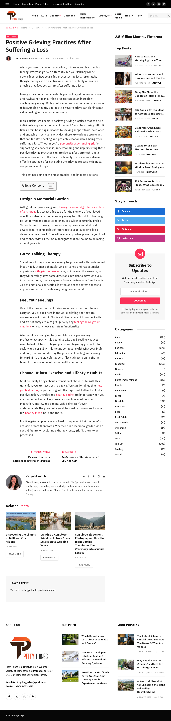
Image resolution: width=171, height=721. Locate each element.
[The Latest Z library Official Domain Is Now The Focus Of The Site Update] (126, 639)
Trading (119, 449)
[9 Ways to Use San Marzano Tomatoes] (123, 150)
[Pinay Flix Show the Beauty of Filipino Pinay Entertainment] (123, 96)
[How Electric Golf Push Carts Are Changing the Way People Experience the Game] (70, 676)
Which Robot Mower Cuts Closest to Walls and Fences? (94, 640)
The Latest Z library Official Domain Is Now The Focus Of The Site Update (150, 641)
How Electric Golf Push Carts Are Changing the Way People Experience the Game (95, 678)
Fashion (119, 358)
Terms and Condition (61, 4)
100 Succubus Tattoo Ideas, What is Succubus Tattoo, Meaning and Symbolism (149, 183)
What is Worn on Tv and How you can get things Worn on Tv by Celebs (149, 76)
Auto (44, 15)
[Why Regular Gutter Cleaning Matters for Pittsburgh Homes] (126, 664)
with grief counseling (47, 271)
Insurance (120, 390)
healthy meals (33, 413)
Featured (156, 101)
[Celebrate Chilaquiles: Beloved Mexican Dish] (123, 132)
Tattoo (157, 65)
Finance (119, 369)
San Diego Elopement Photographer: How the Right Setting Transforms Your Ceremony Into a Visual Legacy (90, 543)
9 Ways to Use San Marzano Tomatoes (146, 147)
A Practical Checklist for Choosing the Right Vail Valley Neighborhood (151, 687)
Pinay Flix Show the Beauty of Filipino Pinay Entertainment (149, 94)
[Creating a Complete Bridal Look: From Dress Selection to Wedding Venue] (55, 521)
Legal (118, 396)
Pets (117, 412)
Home (17, 4)
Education (120, 353)
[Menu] (7, 4)
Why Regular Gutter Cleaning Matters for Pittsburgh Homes (149, 664)
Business (69, 15)
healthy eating (65, 394)
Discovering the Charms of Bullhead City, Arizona (21, 538)
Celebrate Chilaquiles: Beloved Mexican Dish (148, 129)
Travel (118, 454)
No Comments (61, 58)
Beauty (54, 15)
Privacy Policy (42, 4)
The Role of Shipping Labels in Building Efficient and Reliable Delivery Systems (94, 658)
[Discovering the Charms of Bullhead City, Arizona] (21, 521)
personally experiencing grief (78, 143)
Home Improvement (88, 15)
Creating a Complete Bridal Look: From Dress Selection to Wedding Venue (55, 540)
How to (118, 385)
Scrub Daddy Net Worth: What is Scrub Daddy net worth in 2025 (149, 165)
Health (129, 15)
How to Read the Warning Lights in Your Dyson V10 (148, 58)
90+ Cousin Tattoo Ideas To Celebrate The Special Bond (150, 112)
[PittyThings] (14, 15)
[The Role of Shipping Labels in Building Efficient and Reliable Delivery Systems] (70, 656)
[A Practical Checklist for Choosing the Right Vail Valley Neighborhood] (126, 685)
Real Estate (121, 417)
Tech (139, 15)
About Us (79, 4)
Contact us (27, 4)
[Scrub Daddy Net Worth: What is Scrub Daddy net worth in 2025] (123, 167)
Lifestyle (104, 15)
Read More (15, 554)
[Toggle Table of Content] (49, 186)
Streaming (120, 428)
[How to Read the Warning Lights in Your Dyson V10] (123, 61)
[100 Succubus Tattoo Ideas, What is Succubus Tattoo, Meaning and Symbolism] (123, 185)
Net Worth (152, 172)
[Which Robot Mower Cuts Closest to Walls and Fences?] (70, 639)
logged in (29, 590)
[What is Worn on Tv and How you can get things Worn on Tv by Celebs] (123, 78)
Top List (119, 443)
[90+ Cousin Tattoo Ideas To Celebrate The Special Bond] (123, 114)
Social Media (118, 15)
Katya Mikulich (23, 58)
